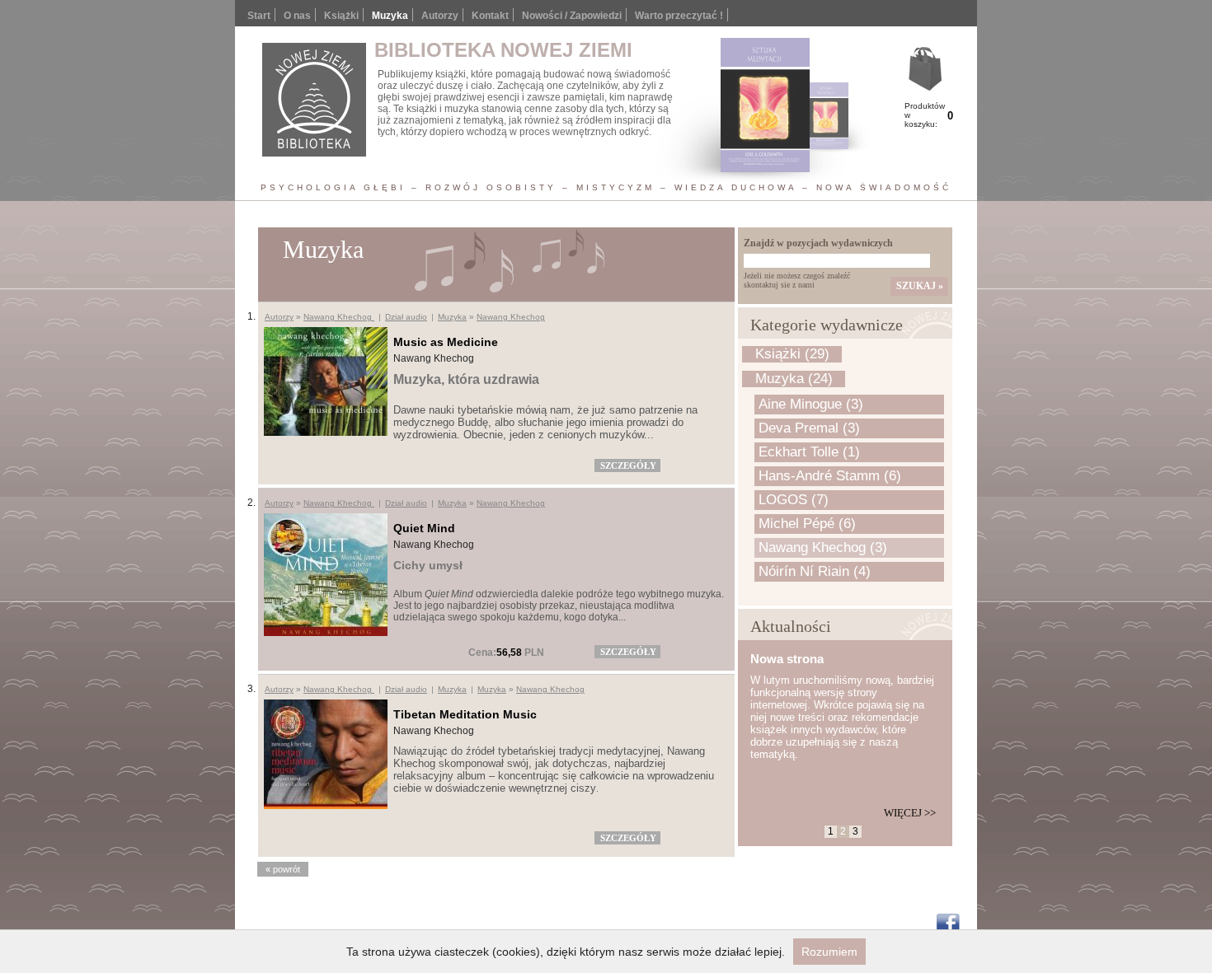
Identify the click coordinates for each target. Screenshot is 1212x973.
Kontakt (490, 15)
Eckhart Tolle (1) (809, 452)
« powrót (282, 869)
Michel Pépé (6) (807, 523)
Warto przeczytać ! (679, 15)
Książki (341, 15)
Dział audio (406, 316)
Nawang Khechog (338, 316)
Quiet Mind (424, 528)
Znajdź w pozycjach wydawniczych (818, 243)
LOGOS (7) (794, 500)
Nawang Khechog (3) (823, 547)
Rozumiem (829, 951)
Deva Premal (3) (809, 428)
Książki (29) (792, 354)
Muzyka (452, 316)
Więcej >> (910, 813)
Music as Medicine (445, 342)
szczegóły (628, 465)
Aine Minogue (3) (811, 404)
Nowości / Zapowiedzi (572, 15)
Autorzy (439, 15)
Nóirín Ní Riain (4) (815, 571)
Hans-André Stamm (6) (830, 476)
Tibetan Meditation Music (465, 714)
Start (258, 15)
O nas (297, 15)
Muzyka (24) (794, 378)
